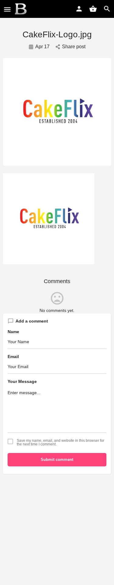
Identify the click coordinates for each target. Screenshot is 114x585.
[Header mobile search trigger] (107, 9)
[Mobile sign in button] (79, 9)
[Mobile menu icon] (7, 9)
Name (13, 331)
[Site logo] (21, 9)
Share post (73, 46)
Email (13, 356)
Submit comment (57, 459)
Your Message (22, 381)
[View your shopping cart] (93, 9)
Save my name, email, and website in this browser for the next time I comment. (60, 442)
